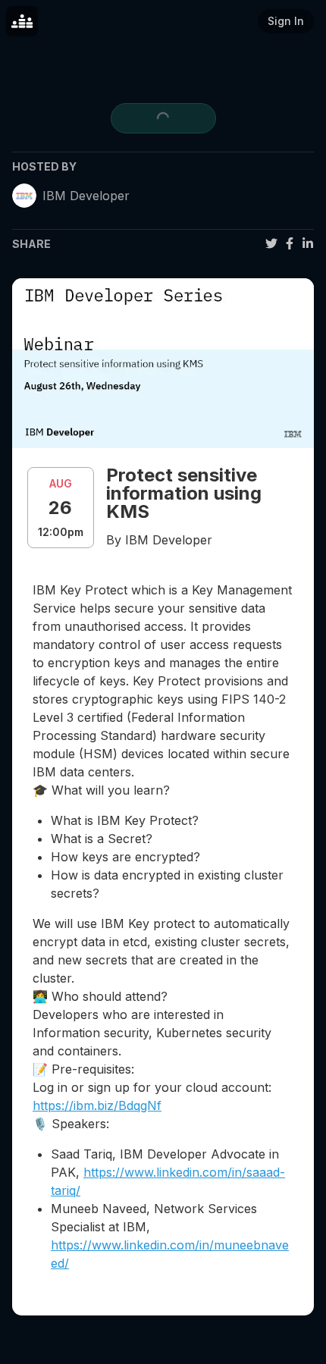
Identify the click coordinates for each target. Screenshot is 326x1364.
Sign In (286, 20)
